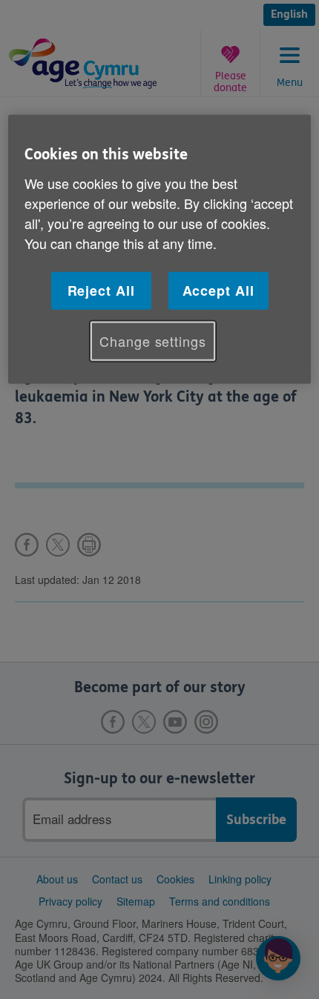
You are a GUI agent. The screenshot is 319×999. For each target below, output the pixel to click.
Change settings (152, 341)
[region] (160, 249)
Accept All (218, 290)
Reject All (101, 290)
